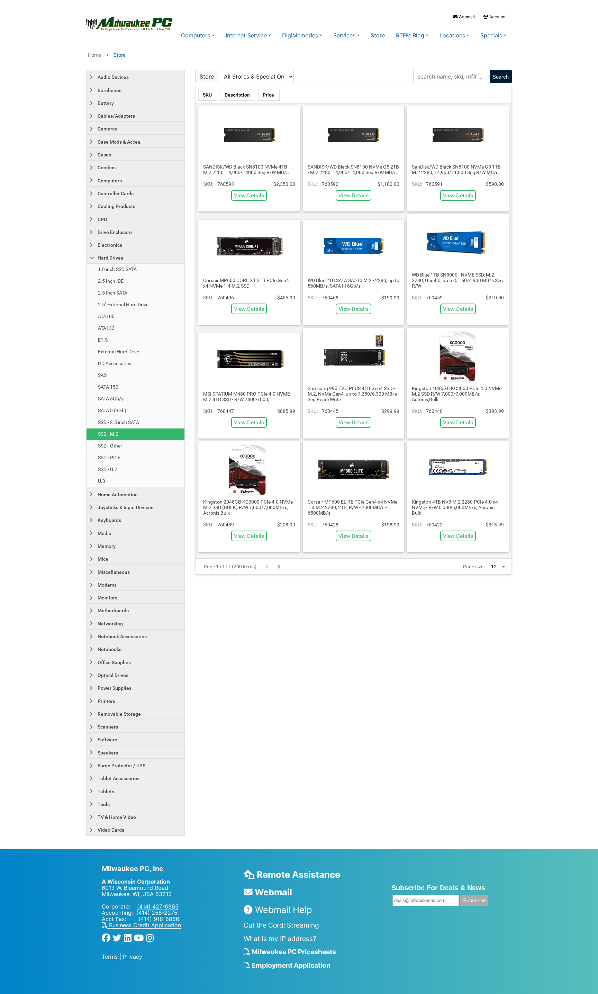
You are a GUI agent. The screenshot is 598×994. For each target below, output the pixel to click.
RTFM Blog (410, 35)
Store (378, 35)
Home (94, 55)
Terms (110, 956)
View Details (249, 195)
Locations (452, 35)
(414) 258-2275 (157, 912)
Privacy (132, 956)
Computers (195, 35)
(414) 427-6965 (158, 906)
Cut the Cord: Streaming (281, 925)
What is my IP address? (280, 938)
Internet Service (246, 35)
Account (497, 16)
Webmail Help (282, 909)
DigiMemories (300, 35)
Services (344, 35)
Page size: (473, 566)
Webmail (466, 16)
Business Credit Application (144, 925)
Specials (491, 35)
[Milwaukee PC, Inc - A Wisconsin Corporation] (115, 24)
